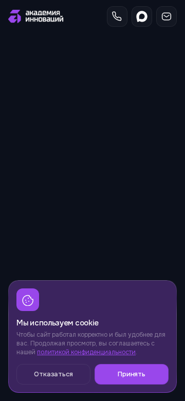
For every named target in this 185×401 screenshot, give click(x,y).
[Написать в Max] (142, 16)
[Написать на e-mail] (166, 16)
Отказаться (53, 374)
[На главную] (36, 16)
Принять (131, 374)
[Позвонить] (117, 16)
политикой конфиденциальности (86, 352)
